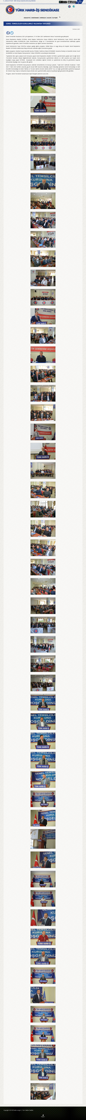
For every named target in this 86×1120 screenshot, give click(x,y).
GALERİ (49, 18)
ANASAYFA (27, 18)
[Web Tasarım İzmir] (43, 1115)
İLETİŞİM (54, 18)
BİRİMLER (43, 18)
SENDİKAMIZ (35, 18)
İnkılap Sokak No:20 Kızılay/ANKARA (26, 1)
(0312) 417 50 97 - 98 (10, 1)
